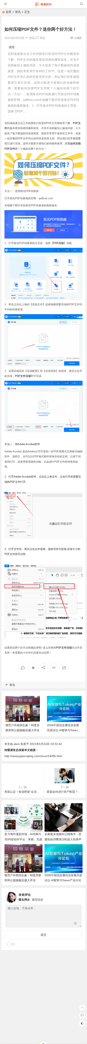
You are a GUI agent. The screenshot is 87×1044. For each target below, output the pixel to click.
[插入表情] (75, 924)
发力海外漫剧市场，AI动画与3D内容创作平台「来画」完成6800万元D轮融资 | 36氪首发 (23, 839)
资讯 (18, 12)
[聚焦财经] (43, 5)
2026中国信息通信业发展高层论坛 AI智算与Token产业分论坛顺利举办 (24, 730)
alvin (17, 744)
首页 (8, 12)
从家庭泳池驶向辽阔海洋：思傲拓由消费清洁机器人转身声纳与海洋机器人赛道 (63, 839)
